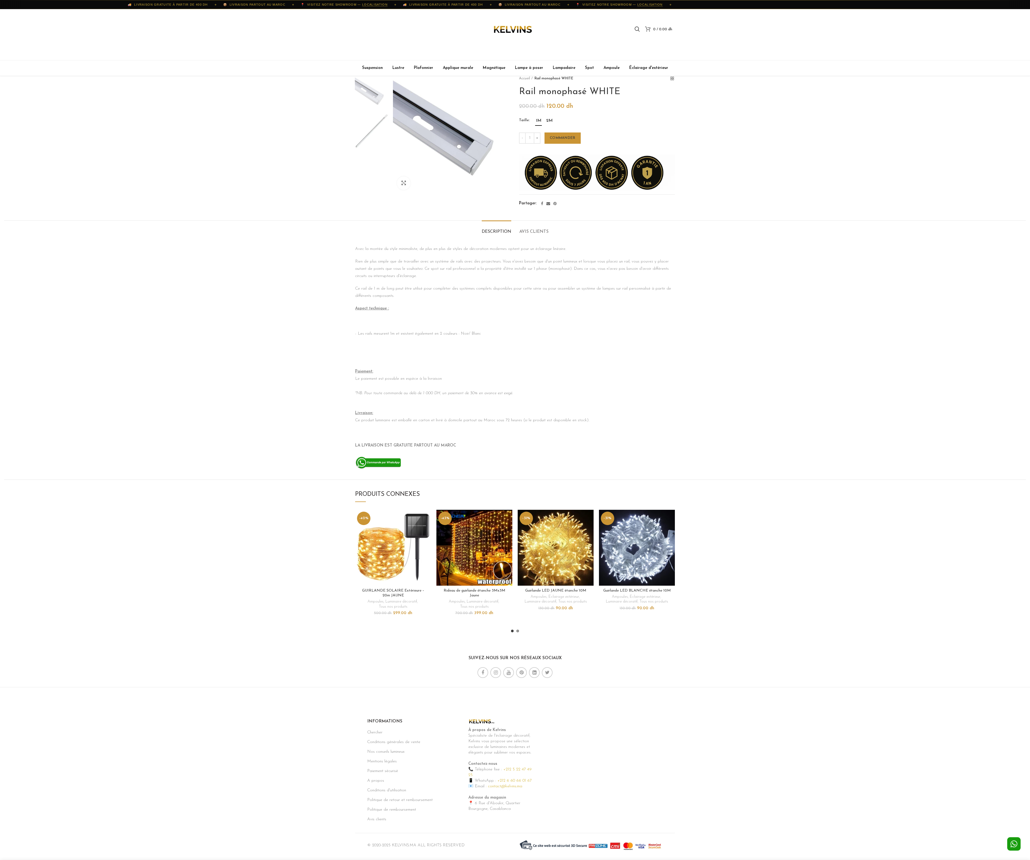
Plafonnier (423, 68)
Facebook (482, 672)
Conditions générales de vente (393, 742)
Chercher (374, 732)
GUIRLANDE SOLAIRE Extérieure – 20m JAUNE (393, 593)
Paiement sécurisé (382, 771)
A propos (375, 781)
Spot (589, 68)
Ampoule (612, 68)
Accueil (524, 78)
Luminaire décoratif (401, 602)
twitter (547, 672)
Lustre (398, 68)
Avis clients (534, 232)
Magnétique (494, 68)
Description (496, 232)
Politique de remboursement (391, 810)
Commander (562, 138)
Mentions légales (382, 761)
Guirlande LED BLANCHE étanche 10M (637, 591)
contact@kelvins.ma (505, 786)
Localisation (354, 4)
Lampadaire (564, 68)
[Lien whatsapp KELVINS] (378, 462)
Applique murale (458, 68)
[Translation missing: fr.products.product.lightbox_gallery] (403, 183)
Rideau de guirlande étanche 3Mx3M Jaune (474, 593)
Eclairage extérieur (564, 597)
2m (549, 121)
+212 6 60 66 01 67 (514, 781)
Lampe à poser (529, 68)
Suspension (372, 68)
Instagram (495, 672)
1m (538, 121)
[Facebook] (542, 203)
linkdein (534, 672)
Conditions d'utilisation (386, 790)
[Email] (548, 203)
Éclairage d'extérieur (648, 68)
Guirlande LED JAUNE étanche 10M (555, 591)
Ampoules (375, 602)
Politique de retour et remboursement (400, 800)
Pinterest (521, 672)
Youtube (508, 672)
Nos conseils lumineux (385, 752)
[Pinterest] (555, 203)
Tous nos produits (393, 607)
